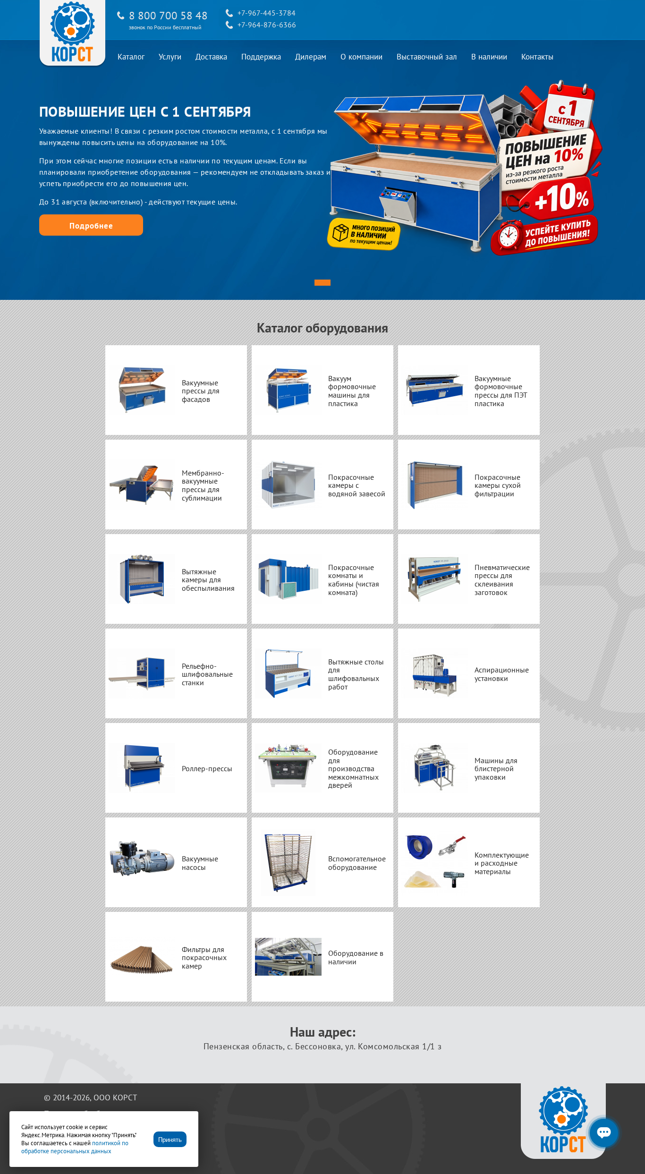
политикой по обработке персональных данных (74, 1147)
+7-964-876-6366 (267, 24)
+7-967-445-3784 (267, 12)
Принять (170, 1139)
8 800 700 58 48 (168, 15)
